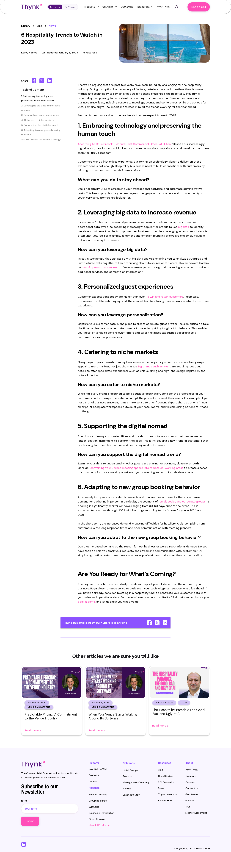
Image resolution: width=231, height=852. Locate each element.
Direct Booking (97, 819)
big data (183, 227)
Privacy (189, 800)
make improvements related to (102, 267)
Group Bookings (98, 800)
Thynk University (167, 794)
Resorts (127, 776)
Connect (94, 781)
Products (89, 6)
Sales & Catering (98, 794)
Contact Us (191, 788)
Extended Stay (131, 794)
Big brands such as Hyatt (155, 366)
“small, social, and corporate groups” (183, 501)
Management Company (136, 782)
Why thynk (163, 6)
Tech (184, 702)
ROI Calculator (166, 782)
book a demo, (87, 602)
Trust (188, 806)
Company (190, 776)
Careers (189, 782)
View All (93, 825)
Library (25, 26)
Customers (127, 6)
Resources (144, 6)
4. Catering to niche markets (37, 120)
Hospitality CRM (98, 769)
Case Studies (165, 776)
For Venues (70, 7)
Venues (127, 788)
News (52, 26)
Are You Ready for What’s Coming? (41, 139)
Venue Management (39, 707)
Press (161, 788)
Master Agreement (196, 812)
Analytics (94, 775)
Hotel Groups (130, 770)
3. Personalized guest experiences (40, 115)
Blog (39, 26)
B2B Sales (94, 806)
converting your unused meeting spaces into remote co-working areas (136, 468)
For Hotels (55, 7)
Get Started (192, 794)
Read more (32, 730)
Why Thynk (191, 770)
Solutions (108, 6)
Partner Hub (165, 800)
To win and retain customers (164, 297)
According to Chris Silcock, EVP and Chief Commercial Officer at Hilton (124, 144)
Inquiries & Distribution (101, 813)
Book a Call (198, 7)
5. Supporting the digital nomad (39, 125)
